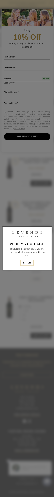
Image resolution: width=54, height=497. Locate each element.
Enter (27, 263)
